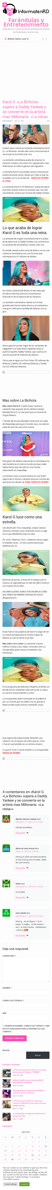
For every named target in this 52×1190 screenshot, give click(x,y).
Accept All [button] (24, 1184)
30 (39, 1159)
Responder (20, 832)
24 (46, 1155)
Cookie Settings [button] (11, 1184)
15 (32, 1151)
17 (46, 1151)
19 (12, 1155)
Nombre (7, 988)
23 (39, 1155)
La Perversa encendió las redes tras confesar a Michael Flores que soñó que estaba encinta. (29, 1103)
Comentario (9, 956)
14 (26, 1151)
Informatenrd (7, 121)
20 (19, 1155)
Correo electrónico (13, 1000)
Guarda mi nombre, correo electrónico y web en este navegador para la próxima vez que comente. (26, 1029)
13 (19, 1151)
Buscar (6, 1050)
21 (26, 1155)
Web (4, 1013)
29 (32, 1159)
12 (12, 1151)
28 (26, 1159)
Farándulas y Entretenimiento (26, 22)
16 (39, 1151)
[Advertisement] (26, 69)
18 (6, 1155)
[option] (27, 39)
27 (19, 1159)
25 (6, 1159)
